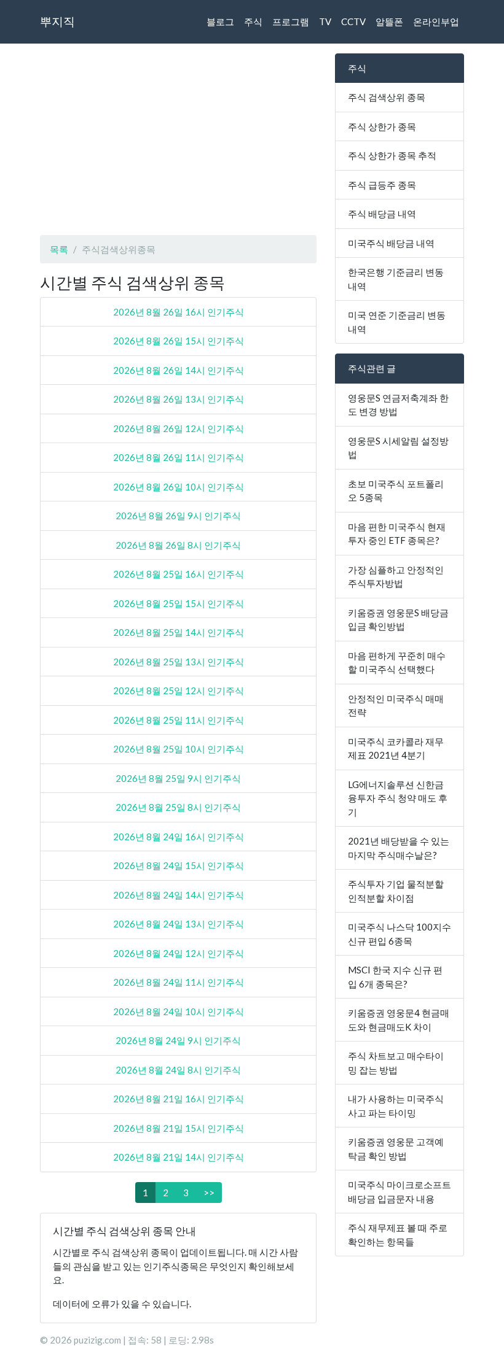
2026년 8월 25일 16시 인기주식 (178, 573)
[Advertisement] (178, 139)
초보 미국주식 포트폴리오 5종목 (396, 490)
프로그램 (290, 21)
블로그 (220, 21)
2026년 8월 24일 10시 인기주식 (178, 1011)
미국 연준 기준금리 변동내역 (397, 321)
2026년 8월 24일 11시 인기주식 (178, 982)
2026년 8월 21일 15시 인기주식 (178, 1128)
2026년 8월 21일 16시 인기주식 (178, 1098)
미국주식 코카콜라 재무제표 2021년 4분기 (396, 748)
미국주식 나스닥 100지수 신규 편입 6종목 (399, 933)
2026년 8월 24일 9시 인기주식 (178, 1040)
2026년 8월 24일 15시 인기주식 (178, 865)
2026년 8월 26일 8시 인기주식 (178, 545)
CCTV (353, 21)
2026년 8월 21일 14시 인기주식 (178, 1156)
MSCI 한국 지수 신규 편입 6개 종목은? (395, 976)
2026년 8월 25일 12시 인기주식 (178, 690)
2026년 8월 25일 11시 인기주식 (178, 719)
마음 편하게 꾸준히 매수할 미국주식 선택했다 (397, 662)
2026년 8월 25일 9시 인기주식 (178, 778)
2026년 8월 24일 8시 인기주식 (178, 1069)
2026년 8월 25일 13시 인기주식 (178, 661)
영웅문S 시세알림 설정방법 (398, 447)
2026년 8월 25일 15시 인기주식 (178, 603)
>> (209, 1192)
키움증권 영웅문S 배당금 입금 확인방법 (398, 619)
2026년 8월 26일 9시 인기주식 (178, 515)
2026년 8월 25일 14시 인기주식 (178, 632)
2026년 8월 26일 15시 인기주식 (178, 340)
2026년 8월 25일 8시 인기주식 (178, 807)
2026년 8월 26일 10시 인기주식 (178, 486)
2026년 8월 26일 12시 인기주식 (178, 428)
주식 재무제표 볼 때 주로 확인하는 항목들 (397, 1234)
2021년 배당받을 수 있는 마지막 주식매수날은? (398, 847)
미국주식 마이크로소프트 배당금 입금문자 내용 (399, 1191)
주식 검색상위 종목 (386, 96)
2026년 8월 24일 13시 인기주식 (178, 923)
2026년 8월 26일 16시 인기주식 (178, 311)
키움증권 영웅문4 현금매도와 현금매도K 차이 (398, 1019)
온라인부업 (436, 21)
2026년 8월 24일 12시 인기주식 (178, 953)
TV (325, 21)
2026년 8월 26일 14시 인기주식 (178, 370)
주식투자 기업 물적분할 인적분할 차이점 (396, 890)
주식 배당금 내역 (382, 213)
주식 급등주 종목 (382, 184)
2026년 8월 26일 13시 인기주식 (178, 398)
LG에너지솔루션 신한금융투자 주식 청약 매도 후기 (397, 798)
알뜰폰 (389, 21)
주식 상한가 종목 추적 (392, 155)
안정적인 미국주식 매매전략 (396, 705)
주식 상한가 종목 (382, 126)
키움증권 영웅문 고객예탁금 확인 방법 (396, 1148)
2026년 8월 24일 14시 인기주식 (178, 894)
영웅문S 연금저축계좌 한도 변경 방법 (398, 404)
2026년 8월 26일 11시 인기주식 (178, 457)
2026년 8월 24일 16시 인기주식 (178, 836)
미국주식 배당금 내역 (391, 243)
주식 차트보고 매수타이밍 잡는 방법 (396, 1062)
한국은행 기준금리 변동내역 (396, 279)
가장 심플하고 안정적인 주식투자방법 (396, 576)
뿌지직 (57, 21)
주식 (253, 21)
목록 (59, 249)
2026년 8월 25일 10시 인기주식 (178, 748)
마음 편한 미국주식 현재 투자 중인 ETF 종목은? (397, 533)
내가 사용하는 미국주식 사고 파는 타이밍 (396, 1105)
